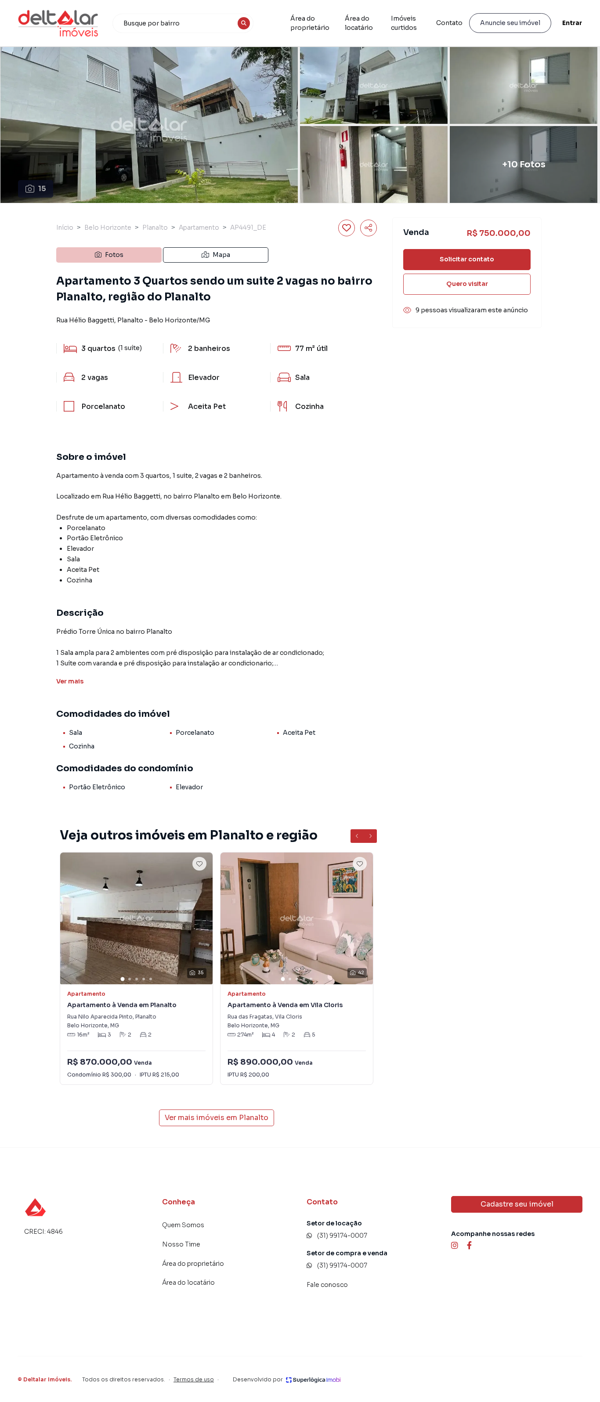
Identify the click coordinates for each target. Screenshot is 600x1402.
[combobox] (183, 23)
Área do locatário (359, 23)
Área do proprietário (309, 23)
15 (42, 188)
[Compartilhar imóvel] (368, 228)
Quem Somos (183, 1225)
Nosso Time (181, 1244)
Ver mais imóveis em (216, 1117)
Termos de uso (193, 1379)
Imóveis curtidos (404, 23)
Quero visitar (467, 284)
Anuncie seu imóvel (510, 23)
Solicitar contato (467, 259)
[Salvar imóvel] (346, 228)
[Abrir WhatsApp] (22, 1379)
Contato (449, 23)
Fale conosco (327, 1285)
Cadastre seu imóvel (517, 1204)
